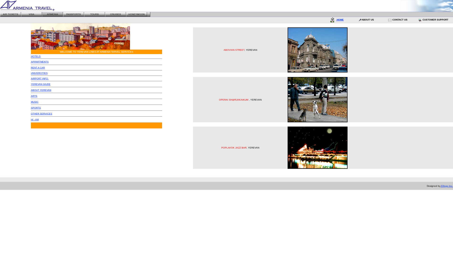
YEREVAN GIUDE (40, 84)
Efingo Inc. (446, 186)
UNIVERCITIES (39, 73)
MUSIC (34, 102)
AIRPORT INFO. (40, 78)
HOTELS (36, 56)
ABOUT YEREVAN (41, 90)
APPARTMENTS (40, 61)
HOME (340, 19)
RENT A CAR (38, 67)
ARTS (34, 96)
